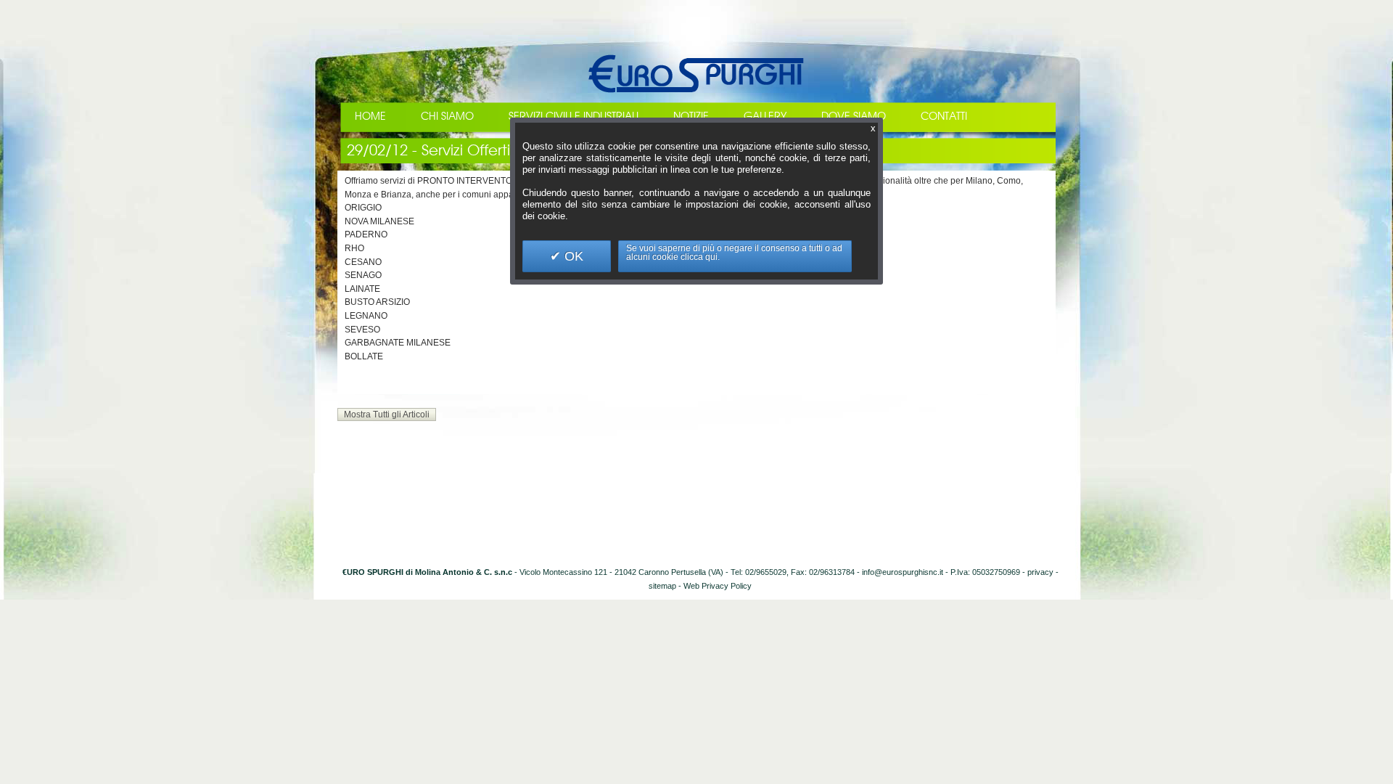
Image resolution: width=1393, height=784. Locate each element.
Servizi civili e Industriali (573, 116)
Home (370, 116)
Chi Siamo (447, 116)
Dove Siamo (853, 116)
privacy (1040, 572)
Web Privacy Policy (717, 585)
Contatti (944, 116)
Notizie (691, 116)
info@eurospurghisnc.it (902, 572)
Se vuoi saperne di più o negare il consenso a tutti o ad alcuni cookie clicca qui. (734, 252)
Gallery (765, 116)
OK (572, 256)
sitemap (662, 585)
